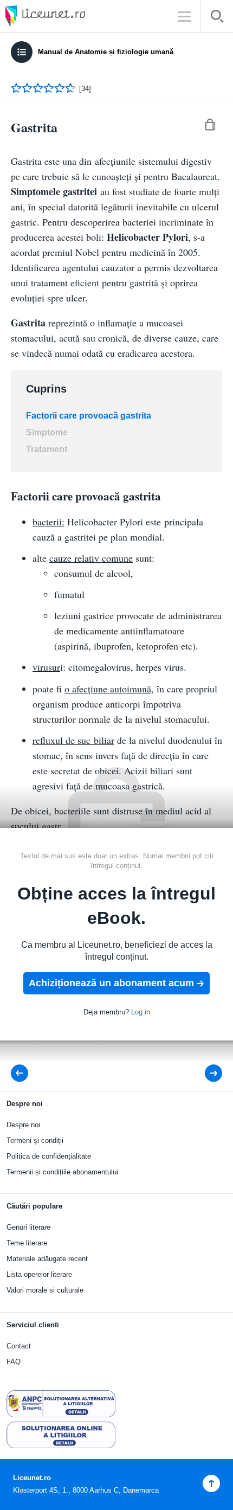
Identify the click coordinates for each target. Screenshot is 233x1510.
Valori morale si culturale (45, 1290)
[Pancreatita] (206, 1073)
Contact (19, 1346)
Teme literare (27, 1243)
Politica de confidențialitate (49, 1156)
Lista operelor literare (39, 1274)
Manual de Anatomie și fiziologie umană (105, 52)
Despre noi (23, 1125)
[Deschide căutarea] (217, 18)
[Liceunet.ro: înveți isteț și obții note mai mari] (76, 16)
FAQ (14, 1362)
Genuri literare (28, 1227)
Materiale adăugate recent (47, 1259)
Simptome (47, 432)
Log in (140, 1012)
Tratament (46, 449)
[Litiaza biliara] (23, 1073)
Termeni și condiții (35, 1140)
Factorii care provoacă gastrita (88, 415)
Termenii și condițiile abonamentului (62, 1172)
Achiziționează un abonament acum (111, 983)
